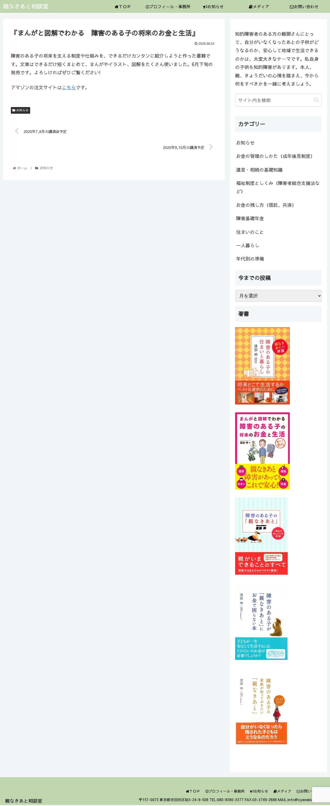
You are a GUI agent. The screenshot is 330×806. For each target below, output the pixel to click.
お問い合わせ (311, 791)
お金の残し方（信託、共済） (266, 205)
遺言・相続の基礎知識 (259, 169)
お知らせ (22, 110)
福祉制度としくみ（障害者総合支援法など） (278, 187)
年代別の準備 (250, 258)
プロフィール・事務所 (227, 791)
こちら (69, 87)
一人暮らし (247, 245)
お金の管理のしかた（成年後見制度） (275, 156)
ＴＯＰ (194, 791)
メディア (284, 791)
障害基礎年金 (250, 218)
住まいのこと (250, 232)
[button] (316, 100)
